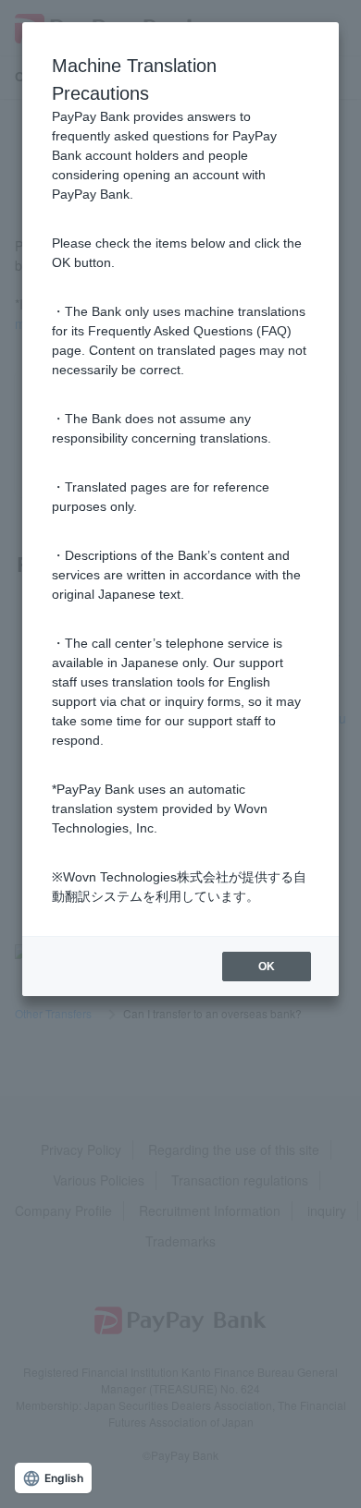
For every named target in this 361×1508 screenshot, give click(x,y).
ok (266, 966)
